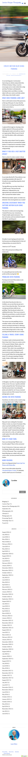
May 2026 (5, 539)
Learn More (14, 744)
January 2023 (6, 592)
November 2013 (6, 709)
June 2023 (5, 580)
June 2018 (5, 666)
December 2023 (6, 568)
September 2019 (7, 658)
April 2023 (5, 584)
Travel (4, 523)
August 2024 (5, 556)
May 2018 (5, 668)
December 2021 (6, 620)
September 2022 (7, 599)
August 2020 (5, 651)
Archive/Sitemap (7, 753)
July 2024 (5, 558)
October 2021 (6, 625)
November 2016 (6, 689)
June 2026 (5, 537)
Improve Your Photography (9, 506)
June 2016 (5, 692)
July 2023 (5, 577)
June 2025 (5, 546)
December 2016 (6, 687)
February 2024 (6, 563)
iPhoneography (6, 511)
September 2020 (7, 649)
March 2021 (5, 635)
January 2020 (6, 656)
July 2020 (5, 654)
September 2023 (7, 575)
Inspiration (5, 508)
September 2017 (7, 678)
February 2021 (6, 637)
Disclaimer (17, 751)
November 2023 (6, 570)
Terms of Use (11, 751)
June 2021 (5, 632)
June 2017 (5, 685)
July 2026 (5, 534)
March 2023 (5, 587)
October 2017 (6, 675)
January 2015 (6, 699)
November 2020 (6, 644)
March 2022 (5, 613)
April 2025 (5, 551)
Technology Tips (6, 520)
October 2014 (6, 701)
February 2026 (6, 544)
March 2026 (5, 541)
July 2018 (5, 663)
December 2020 (6, 642)
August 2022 (5, 601)
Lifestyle (4, 513)
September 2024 (7, 553)
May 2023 (5, 582)
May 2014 (5, 704)
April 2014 (5, 706)
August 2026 (5, 532)
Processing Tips (6, 518)
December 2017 (6, 670)
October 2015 (6, 697)
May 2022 (5, 608)
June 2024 (5, 561)
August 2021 (5, 630)
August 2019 (5, 661)
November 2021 (6, 623)
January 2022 (6, 618)
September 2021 (7, 627)
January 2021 (6, 639)
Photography (5, 516)
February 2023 (6, 589)
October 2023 (6, 573)
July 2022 (5, 604)
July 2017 (5, 682)
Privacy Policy (4, 751)
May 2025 (5, 549)
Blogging (4, 501)
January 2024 (6, 565)
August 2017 (5, 680)
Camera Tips (5, 504)
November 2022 (6, 594)
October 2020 (6, 647)
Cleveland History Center (9, 470)
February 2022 (6, 615)
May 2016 (5, 694)
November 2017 (6, 673)
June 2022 (5, 606)
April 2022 (5, 611)
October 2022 (6, 596)
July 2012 (5, 711)
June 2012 (5, 713)
